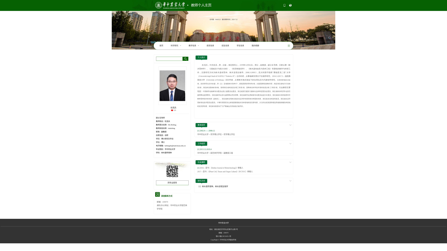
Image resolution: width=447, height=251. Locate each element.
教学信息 (193, 46)
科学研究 (175, 46)
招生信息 (225, 46)
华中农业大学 (223, 223)
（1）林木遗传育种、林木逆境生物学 (212, 186)
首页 (161, 46)
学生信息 (240, 46)
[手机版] (284, 6)
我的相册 (255, 46)
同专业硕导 (172, 183)
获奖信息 (210, 46)
